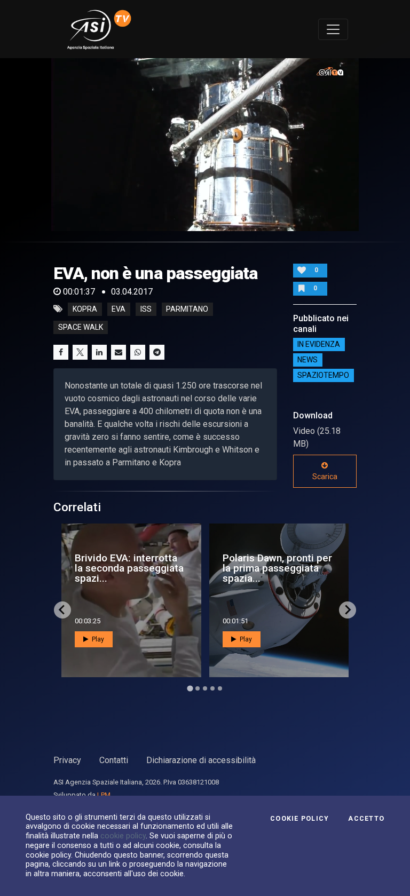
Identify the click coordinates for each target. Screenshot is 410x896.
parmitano (187, 309)
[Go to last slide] (62, 610)
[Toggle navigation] (333, 29)
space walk (80, 327)
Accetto (366, 818)
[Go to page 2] (197, 688)
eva (118, 309)
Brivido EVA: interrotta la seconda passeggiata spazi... (129, 568)
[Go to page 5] (220, 688)
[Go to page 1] (190, 688)
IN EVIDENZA (318, 344)
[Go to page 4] (212, 688)
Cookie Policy (299, 818)
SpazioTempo (323, 375)
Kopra (85, 309)
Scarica (324, 476)
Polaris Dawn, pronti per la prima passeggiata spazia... (277, 568)
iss (146, 309)
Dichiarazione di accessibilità (201, 760)
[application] (205, 144)
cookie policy (123, 835)
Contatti (113, 760)
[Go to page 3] (205, 688)
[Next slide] (347, 610)
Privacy (67, 760)
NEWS (307, 360)
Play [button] (97, 639)
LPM (104, 795)
